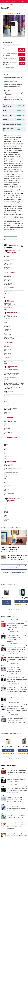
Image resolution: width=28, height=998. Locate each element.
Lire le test (8, 750)
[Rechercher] (4, 2)
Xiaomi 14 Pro (6, 598)
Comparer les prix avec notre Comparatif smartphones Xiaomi (14, 566)
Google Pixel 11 (7, 747)
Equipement (11, 462)
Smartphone (20, 5)
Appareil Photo (12, 367)
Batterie (10, 342)
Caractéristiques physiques (13, 499)
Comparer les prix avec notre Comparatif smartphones (14, 573)
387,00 (22, 63)
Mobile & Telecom (11, 5)
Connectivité (12, 437)
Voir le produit (6, 602)
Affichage (11, 272)
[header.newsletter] (7, 2)
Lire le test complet (10, 238)
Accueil (3, 5)
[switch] (23, 2)
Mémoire (10, 301)
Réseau (10, 417)
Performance (12, 313)
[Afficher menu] (2, 1)
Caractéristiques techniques (13, 252)
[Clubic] (14, 2)
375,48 (22, 59)
